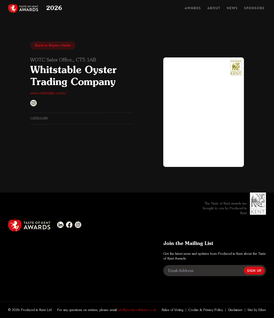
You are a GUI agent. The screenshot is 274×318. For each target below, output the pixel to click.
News (232, 8)
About (213, 8)
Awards (193, 8)
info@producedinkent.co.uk (136, 310)
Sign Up (254, 271)
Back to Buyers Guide (53, 45)
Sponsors (254, 8)
